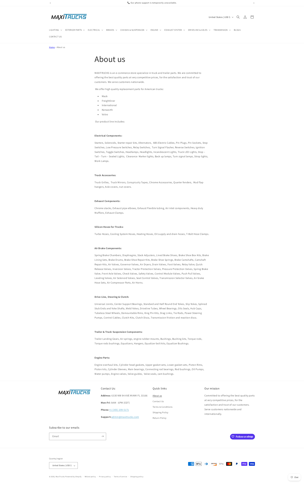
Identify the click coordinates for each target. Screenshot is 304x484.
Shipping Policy (160, 412)
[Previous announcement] (50, 3)
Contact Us (158, 401)
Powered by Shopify (73, 477)
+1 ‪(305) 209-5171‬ (119, 409)
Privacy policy (105, 476)
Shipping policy (136, 476)
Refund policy (90, 476)
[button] (55, 30)
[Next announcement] (253, 3)
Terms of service (120, 476)
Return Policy (159, 418)
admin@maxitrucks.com (125, 417)
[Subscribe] (102, 436)
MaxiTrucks (60, 477)
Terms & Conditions (163, 406)
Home (52, 47)
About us (157, 395)
